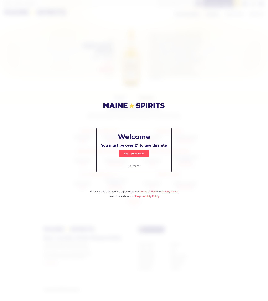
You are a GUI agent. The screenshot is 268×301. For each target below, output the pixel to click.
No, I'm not (134, 165)
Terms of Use (148, 191)
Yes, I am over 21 (134, 153)
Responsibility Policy (147, 196)
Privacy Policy (169, 191)
